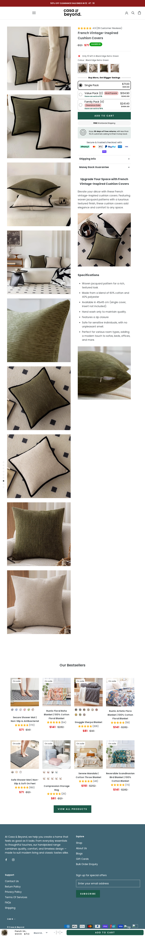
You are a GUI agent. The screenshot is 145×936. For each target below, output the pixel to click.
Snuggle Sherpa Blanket (88, 722)
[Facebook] (6, 860)
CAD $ (10, 919)
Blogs (79, 853)
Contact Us (12, 881)
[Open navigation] (34, 12)
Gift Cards (82, 859)
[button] (104, 85)
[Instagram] (13, 860)
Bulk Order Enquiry (87, 864)
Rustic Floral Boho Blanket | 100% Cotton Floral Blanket (56, 714)
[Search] (133, 12)
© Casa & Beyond (15, 927)
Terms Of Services (16, 897)
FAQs (8, 902)
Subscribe (88, 893)
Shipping (10, 908)
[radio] (82, 68)
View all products (72, 809)
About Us (81, 848)
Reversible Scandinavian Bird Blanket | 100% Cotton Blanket (120, 777)
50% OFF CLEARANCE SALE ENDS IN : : (72, 3)
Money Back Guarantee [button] (94, 167)
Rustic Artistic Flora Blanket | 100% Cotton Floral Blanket (120, 714)
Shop (79, 843)
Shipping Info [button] (87, 158)
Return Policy (13, 886)
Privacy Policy (13, 892)
